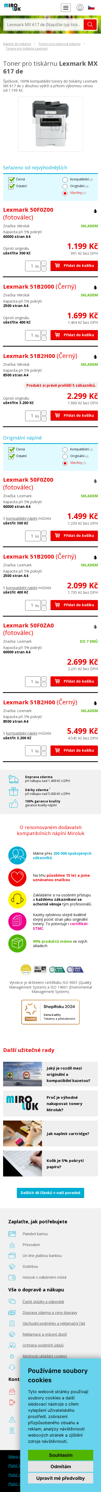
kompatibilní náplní (21, 518)
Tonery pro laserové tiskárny (59, 44)
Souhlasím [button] (61, 1455)
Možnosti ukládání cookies (45, 1356)
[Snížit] (43, 268)
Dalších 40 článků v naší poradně (50, 1192)
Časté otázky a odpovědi (43, 1301)
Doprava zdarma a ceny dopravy (50, 1312)
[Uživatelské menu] (79, 9)
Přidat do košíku (78, 265)
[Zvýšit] (43, 263)
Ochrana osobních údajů (43, 1345)
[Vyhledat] (90, 24)
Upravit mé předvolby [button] (60, 1478)
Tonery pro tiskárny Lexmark (27, 48)
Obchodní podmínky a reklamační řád (54, 1323)
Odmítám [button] (61, 1466)
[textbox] (44, 24)
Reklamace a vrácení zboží (45, 1334)
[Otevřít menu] (66, 7)
